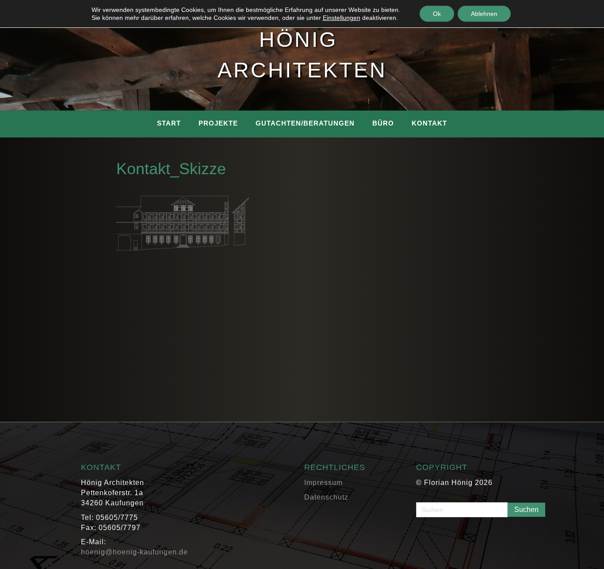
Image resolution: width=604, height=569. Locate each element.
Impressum (323, 482)
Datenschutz (326, 497)
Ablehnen (484, 13)
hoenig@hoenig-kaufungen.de (134, 552)
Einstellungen (341, 17)
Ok (437, 13)
